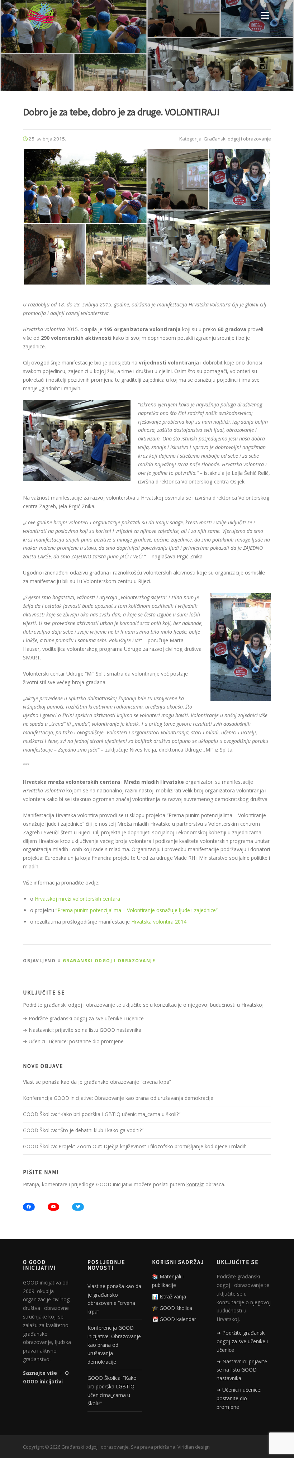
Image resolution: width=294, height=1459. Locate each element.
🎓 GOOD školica (172, 1308)
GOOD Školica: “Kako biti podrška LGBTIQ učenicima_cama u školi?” (101, 1114)
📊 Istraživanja (169, 1296)
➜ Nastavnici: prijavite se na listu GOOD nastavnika (82, 1029)
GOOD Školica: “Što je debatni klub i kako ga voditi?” (83, 1130)
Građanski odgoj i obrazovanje (237, 138)
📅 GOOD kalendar (174, 1319)
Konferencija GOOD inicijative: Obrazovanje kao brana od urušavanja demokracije (118, 1098)
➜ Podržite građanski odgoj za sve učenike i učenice (83, 1018)
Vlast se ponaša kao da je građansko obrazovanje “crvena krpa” (97, 1081)
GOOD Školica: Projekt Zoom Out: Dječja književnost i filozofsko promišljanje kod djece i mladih (135, 1146)
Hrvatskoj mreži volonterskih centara (77, 898)
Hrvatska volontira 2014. (159, 921)
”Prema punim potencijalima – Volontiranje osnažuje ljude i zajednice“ (137, 910)
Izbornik (265, 15)
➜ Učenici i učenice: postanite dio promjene (73, 1041)
